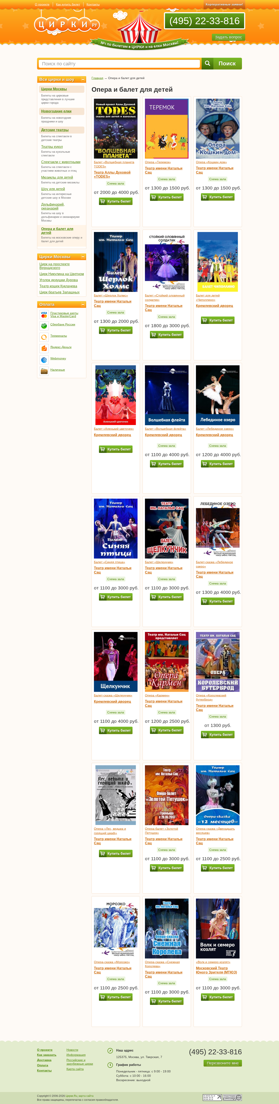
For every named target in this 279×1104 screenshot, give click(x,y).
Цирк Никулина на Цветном (61, 274)
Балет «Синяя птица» (109, 562)
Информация (76, 1055)
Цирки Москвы (54, 89)
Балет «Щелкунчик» (159, 562)
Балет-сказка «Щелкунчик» (113, 695)
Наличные (57, 369)
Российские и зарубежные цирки (79, 1061)
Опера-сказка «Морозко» (112, 962)
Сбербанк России (62, 324)
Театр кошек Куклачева (58, 286)
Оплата (46, 304)
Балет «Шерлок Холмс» (111, 295)
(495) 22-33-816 (204, 20)
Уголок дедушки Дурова (58, 280)
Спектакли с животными (60, 162)
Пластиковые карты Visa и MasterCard (64, 314)
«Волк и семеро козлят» (213, 962)
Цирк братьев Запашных (59, 292)
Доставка (44, 1060)
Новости (72, 1050)
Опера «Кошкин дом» (211, 162)
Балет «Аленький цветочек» (114, 428)
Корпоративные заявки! (224, 4)
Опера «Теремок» (158, 162)
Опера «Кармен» (157, 695)
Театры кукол (52, 147)
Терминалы (58, 335)
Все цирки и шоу (56, 79)
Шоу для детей (53, 189)
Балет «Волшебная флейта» (165, 428)
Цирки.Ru (71, 1095)
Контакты (93, 4)
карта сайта (86, 1095)
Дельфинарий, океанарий (53, 206)
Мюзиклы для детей (57, 177)
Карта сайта (75, 1069)
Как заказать (46, 1055)
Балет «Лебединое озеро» (215, 428)
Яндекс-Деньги (60, 347)
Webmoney (58, 358)
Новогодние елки (56, 111)
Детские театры (55, 130)
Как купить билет (68, 4)
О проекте (42, 4)
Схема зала (115, 183)
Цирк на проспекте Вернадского (54, 266)
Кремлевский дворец (214, 306)
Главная (97, 78)
